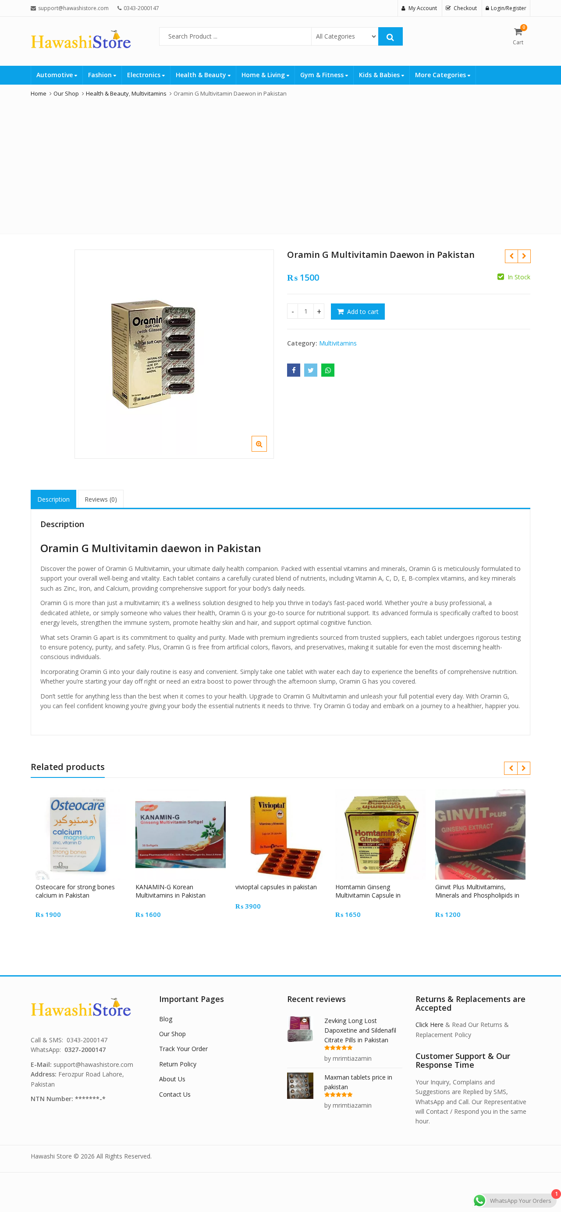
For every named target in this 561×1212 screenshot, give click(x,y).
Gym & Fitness (322, 75)
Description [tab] (53, 499)
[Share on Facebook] (293, 370)
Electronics (144, 75)
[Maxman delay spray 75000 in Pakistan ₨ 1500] (511, 256)
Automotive (55, 75)
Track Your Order (183, 1048)
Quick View (84, 887)
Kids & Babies (380, 75)
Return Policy (177, 1064)
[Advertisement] (280, 163)
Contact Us (175, 1094)
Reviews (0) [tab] (101, 499)
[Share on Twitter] (310, 370)
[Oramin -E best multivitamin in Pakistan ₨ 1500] (524, 256)
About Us (172, 1079)
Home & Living (264, 75)
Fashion (101, 75)
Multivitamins (338, 343)
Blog (165, 1019)
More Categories (441, 75)
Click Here (429, 1024)
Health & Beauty (202, 75)
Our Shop (172, 1034)
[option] (174, 354)
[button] (266, 451)
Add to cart (363, 311)
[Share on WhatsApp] (327, 370)
